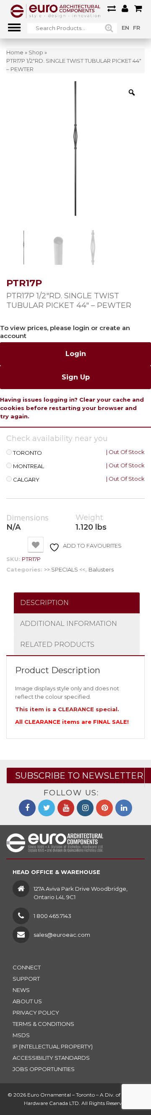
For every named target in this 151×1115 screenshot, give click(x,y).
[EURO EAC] (55, 10)
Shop (36, 52)
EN (125, 27)
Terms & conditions (43, 1023)
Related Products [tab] (57, 644)
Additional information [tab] (68, 624)
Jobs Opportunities (44, 1069)
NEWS (21, 990)
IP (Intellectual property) (53, 1046)
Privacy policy (36, 1012)
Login (75, 354)
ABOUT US (27, 1001)
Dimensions (27, 518)
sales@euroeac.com (62, 934)
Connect (27, 967)
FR (136, 27)
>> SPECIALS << (64, 569)
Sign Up (76, 377)
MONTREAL (28, 466)
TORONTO (27, 453)
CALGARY (26, 480)
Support (26, 978)
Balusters (101, 569)
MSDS (21, 1035)
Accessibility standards (51, 1057)
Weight (89, 517)
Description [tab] (44, 603)
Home (14, 52)
